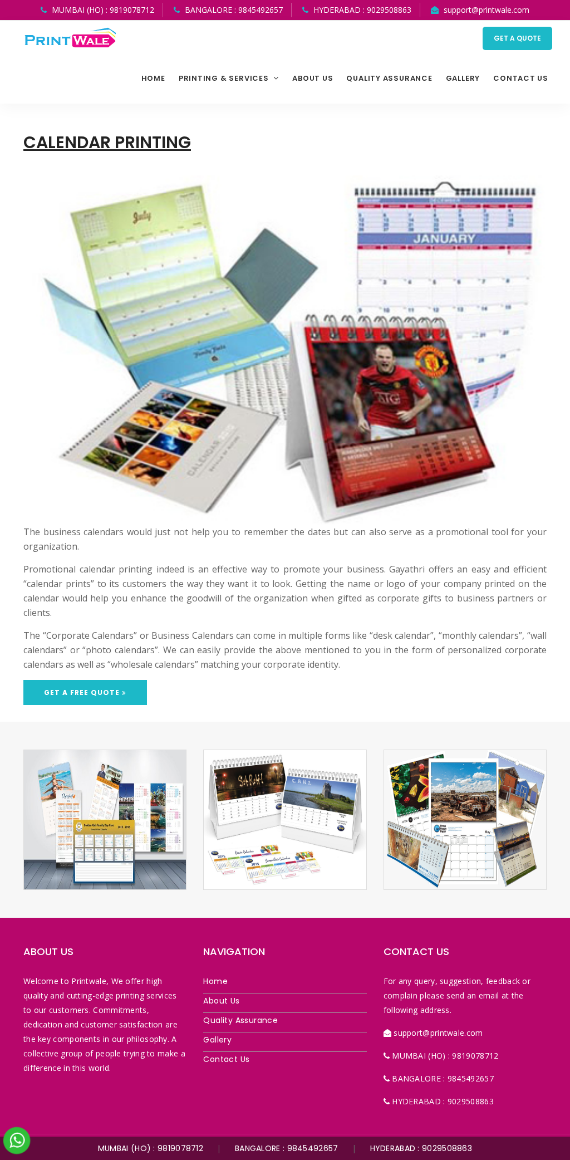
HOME (153, 78)
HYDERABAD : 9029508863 (421, 1148)
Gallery (463, 78)
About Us (221, 1000)
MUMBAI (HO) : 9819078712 (150, 1148)
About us (312, 78)
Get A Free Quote (83, 692)
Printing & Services (225, 78)
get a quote (517, 38)
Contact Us (520, 78)
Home (215, 981)
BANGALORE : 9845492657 (286, 1148)
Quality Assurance (389, 78)
